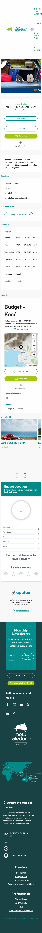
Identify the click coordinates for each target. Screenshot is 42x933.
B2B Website (21, 902)
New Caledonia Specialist (21, 910)
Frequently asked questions (21, 884)
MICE (21, 906)
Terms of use (9, 918)
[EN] (32, 29)
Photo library (21, 899)
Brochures (21, 872)
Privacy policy (21, 918)
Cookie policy (33, 918)
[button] (32, 29)
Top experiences (21, 880)
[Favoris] (26, 29)
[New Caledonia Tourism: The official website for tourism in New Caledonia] (16, 29)
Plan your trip (21, 876)
